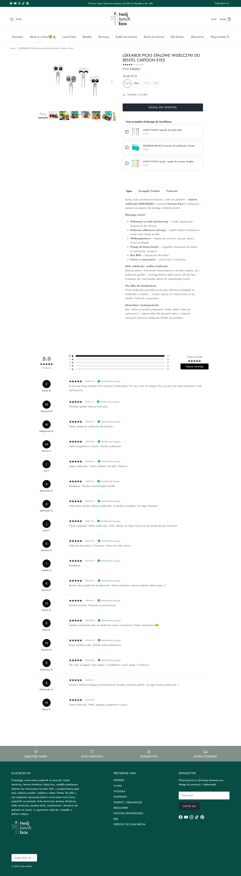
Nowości (17, 37)
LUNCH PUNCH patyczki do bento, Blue (162, 130)
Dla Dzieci (177, 37)
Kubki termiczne (126, 37)
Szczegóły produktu (149, 191)
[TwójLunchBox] (120, 19)
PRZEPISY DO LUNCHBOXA (129, 824)
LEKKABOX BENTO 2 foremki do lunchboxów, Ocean (169, 145)
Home (12, 48)
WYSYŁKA (119, 791)
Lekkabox (135, 69)
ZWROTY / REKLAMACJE (128, 802)
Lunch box (69, 37)
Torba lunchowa (154, 37)
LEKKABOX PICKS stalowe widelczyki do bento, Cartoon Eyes (46, 48)
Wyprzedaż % (220, 37)
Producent (172, 191)
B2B (116, 819)
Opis (129, 191)
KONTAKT (119, 780)
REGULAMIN (121, 808)
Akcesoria (197, 37)
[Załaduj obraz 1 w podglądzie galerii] (77, 80)
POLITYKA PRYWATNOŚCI (128, 813)
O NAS (118, 786)
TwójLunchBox (25, 866)
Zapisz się (189, 806)
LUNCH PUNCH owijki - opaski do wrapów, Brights (168, 161)
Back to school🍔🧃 (43, 37)
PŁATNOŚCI (120, 797)
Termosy (103, 37)
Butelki (87, 37)
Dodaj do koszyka (163, 107)
